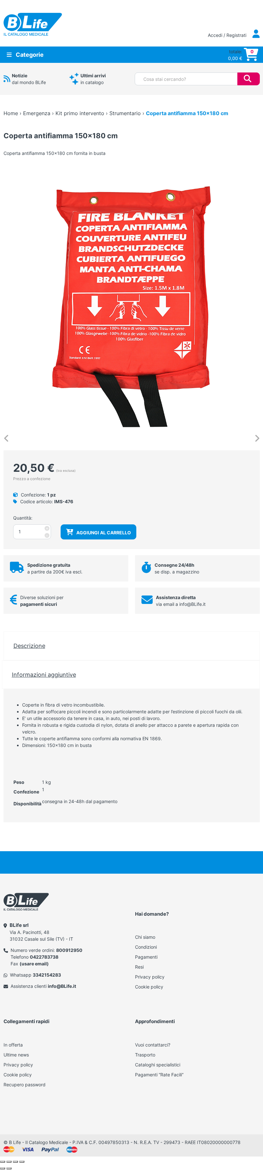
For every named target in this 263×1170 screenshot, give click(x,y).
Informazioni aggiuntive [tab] (44, 674)
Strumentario (125, 113)
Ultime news (16, 1054)
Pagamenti (146, 957)
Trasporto (145, 1054)
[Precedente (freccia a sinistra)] (2, 1168)
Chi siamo (145, 937)
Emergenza (36, 113)
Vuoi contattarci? (152, 1044)
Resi (139, 967)
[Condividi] (15, 1162)
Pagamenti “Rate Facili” (159, 1074)
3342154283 (47, 975)
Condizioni (146, 947)
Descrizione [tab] (29, 645)
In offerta (13, 1044)
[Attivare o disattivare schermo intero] (9, 1162)
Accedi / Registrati (228, 35)
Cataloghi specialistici (157, 1064)
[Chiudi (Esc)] (21, 1162)
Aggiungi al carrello (103, 532)
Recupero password (25, 1084)
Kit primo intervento (79, 113)
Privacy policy (150, 976)
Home (11, 113)
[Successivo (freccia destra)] (9, 1168)
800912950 (69, 950)
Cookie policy (149, 986)
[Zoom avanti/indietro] (2, 1162)
